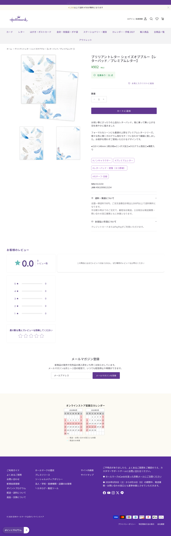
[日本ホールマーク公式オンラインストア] (19, 19)
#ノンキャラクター (102, 160)
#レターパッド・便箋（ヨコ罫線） (109, 168)
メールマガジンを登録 (106, 375)
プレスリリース (42, 474)
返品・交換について (16, 497)
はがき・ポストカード (40, 31)
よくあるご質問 (14, 474)
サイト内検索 (87, 470)
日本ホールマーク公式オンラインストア (28, 516)
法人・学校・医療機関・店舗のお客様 (53, 483)
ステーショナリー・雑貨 (95, 31)
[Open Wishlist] (157, 18)
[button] (31, 283)
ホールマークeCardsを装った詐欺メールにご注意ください (134, 476)
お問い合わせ (13, 479)
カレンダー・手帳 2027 (123, 31)
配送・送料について (16, 492)
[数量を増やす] (104, 99)
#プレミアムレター (124, 160)
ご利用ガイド (13, 470)
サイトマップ (87, 474)
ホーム (9, 49)
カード (9, 31)
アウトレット (85, 39)
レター (21, 31)
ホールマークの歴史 (44, 470)
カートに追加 (124, 110)
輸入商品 (144, 31)
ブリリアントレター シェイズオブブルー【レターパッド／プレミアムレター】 (44, 49)
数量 (93, 93)
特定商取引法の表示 (146, 524)
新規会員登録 (13, 483)
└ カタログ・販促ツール (47, 488)
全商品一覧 (159, 31)
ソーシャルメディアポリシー (49, 479)
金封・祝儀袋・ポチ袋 (67, 31)
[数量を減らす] (93, 99)
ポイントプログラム (97, 2)
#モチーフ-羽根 (100, 176)
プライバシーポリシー (127, 524)
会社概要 (160, 524)
